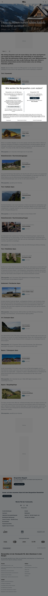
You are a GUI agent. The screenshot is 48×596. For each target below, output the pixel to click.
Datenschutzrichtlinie (21, 120)
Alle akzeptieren (13, 98)
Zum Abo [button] (35, 98)
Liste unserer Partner (36, 116)
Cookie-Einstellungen (37, 120)
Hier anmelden (34, 101)
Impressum (8, 120)
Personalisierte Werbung (13, 106)
